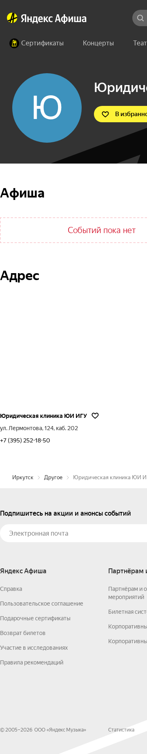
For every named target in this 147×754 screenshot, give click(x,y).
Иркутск (22, 477)
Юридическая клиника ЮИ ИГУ (43, 416)
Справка (11, 589)
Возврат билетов (23, 633)
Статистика (121, 730)
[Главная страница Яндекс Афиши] (12, 18)
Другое (53, 477)
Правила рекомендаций (31, 662)
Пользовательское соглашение (41, 603)
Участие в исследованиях (34, 647)
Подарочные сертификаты (35, 618)
